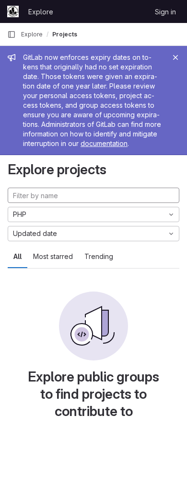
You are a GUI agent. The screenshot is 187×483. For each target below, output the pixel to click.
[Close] (175, 57)
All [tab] (17, 256)
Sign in (165, 12)
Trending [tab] (98, 256)
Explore (40, 12)
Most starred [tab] (53, 256)
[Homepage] (13, 11)
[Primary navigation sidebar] (11, 34)
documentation (104, 143)
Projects (64, 34)
